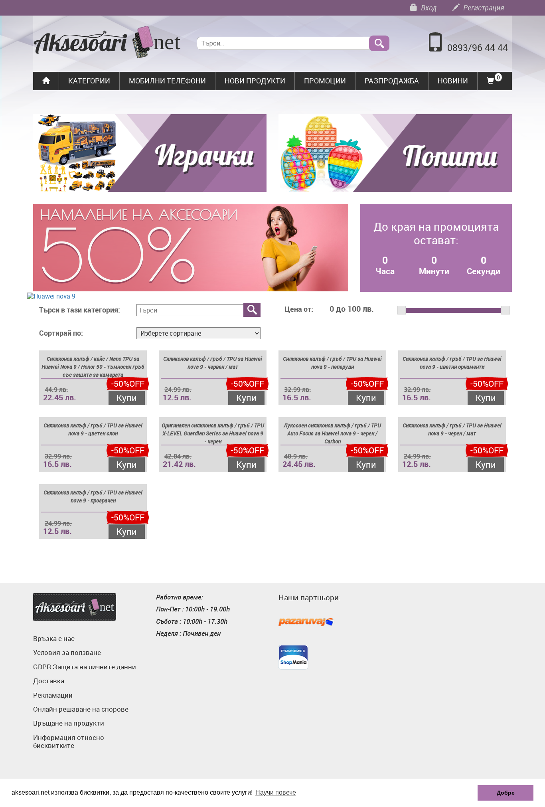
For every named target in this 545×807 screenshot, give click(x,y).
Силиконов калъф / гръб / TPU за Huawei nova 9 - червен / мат (212, 362)
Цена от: (298, 309)
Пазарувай (306, 622)
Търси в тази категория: (79, 310)
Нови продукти (255, 80)
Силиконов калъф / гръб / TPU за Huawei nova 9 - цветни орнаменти (452, 362)
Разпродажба (392, 80)
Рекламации (53, 695)
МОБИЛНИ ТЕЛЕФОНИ (167, 80)
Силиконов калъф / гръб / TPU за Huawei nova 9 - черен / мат (452, 429)
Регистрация (483, 7)
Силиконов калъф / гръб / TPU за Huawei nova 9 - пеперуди (332, 362)
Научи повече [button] (275, 792)
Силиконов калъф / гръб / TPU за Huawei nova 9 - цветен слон (92, 429)
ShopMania (293, 657)
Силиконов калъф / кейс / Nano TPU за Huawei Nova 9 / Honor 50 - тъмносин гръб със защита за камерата (92, 366)
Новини (453, 80)
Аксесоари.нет (74, 607)
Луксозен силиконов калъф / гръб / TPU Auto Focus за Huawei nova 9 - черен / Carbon (332, 433)
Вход (427, 7)
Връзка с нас (54, 638)
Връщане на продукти (68, 723)
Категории (89, 80)
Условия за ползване (67, 652)
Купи (127, 398)
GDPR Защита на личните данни (84, 666)
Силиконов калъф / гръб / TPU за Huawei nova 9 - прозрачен (92, 496)
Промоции (325, 80)
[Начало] (107, 43)
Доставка (48, 680)
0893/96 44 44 (477, 48)
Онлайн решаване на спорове (80, 709)
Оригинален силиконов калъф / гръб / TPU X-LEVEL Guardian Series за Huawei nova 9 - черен (213, 433)
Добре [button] (506, 792)
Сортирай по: (61, 333)
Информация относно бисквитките (68, 741)
